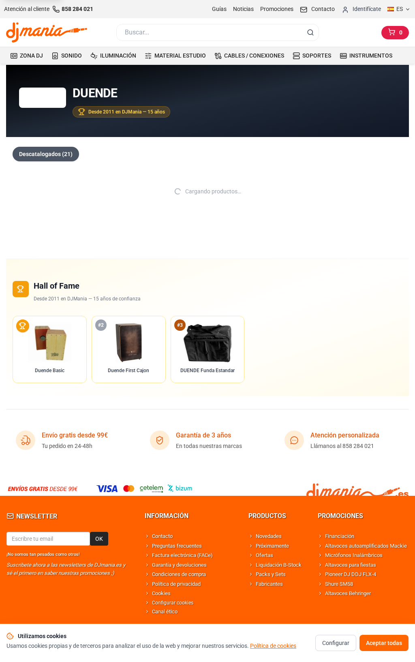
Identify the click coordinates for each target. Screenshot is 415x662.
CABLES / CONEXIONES (254, 55)
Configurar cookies (172, 603)
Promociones (276, 9)
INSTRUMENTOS (370, 55)
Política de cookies (273, 646)
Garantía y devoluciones (179, 565)
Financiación (339, 536)
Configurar (335, 643)
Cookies (161, 593)
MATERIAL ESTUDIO (180, 55)
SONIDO (71, 55)
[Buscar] (310, 32)
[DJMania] (46, 32)
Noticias (243, 9)
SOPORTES (316, 55)
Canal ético (165, 611)
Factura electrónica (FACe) (182, 555)
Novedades (269, 536)
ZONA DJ (31, 55)
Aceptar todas (384, 643)
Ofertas (264, 555)
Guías (219, 9)
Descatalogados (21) (46, 154)
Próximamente (272, 546)
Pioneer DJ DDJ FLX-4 (350, 574)
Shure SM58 (339, 584)
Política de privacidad (176, 584)
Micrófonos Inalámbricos (354, 555)
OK (99, 539)
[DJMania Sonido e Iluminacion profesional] (357, 488)
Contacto (162, 536)
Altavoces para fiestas (350, 565)
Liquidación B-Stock (279, 565)
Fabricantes (269, 584)
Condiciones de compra (179, 574)
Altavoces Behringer (348, 593)
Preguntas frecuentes (177, 546)
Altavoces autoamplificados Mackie (366, 546)
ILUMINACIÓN (118, 55)
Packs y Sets (271, 574)
